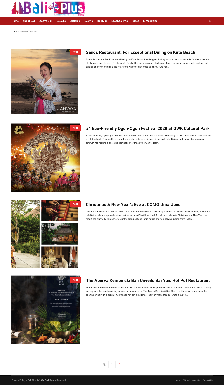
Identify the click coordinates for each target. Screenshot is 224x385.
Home (14, 31)
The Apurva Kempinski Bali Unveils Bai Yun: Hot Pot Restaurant (148, 281)
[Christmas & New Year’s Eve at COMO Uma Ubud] (45, 234)
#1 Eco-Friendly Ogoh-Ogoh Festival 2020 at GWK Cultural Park (148, 128)
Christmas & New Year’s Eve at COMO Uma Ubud (133, 205)
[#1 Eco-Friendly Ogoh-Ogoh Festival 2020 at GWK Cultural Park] (45, 158)
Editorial (186, 380)
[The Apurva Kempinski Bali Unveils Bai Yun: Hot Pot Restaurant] (45, 310)
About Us (196, 380)
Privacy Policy (18, 380)
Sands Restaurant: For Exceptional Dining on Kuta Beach (140, 52)
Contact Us (208, 380)
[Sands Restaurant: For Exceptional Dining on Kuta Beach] (45, 81)
